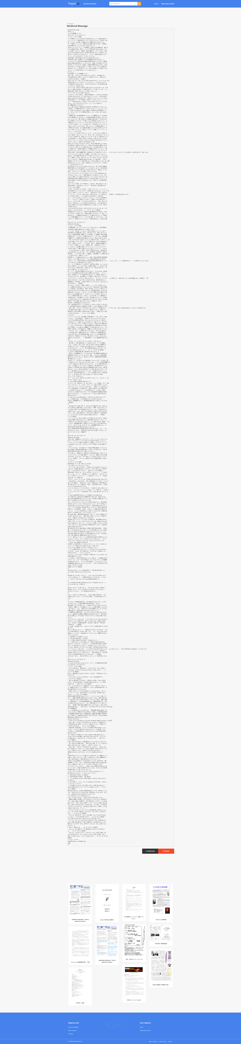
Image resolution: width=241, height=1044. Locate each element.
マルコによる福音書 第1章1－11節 (80, 962)
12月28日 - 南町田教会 (161, 943)
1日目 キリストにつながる (134, 1000)
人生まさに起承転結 (160, 919)
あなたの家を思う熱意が (107, 920)
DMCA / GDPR (162, 1041)
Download (151, 851)
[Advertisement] (120, 15)
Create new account (145, 1030)
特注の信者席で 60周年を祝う (161, 985)
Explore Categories (73, 1027)
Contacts (70, 1034)
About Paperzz (72, 1030)
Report (166, 851)
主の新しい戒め (80, 1003)
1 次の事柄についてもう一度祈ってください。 (134, 917)
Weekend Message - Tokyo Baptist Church (80, 920)
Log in (141, 1027)
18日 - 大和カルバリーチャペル (134, 959)
